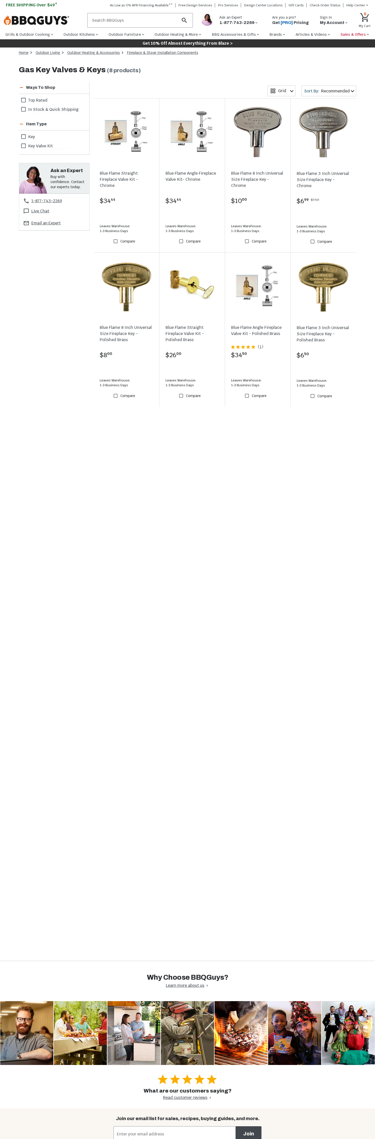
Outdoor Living (48, 52)
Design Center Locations (263, 5)
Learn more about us (185, 985)
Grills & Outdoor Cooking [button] (27, 34)
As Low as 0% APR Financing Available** (141, 5)
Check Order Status (325, 5)
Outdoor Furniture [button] (125, 34)
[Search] (184, 20)
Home (24, 52)
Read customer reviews (185, 1097)
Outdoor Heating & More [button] (176, 34)
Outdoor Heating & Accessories (93, 52)
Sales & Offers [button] (353, 34)
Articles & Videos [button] (311, 34)
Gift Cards (296, 5)
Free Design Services (195, 5)
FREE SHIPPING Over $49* (31, 5)
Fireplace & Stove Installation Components (162, 52)
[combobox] (281, 91)
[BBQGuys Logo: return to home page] (43, 20)
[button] (48, 87)
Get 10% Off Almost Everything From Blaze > (188, 43)
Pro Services (228, 5)
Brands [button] (275, 34)
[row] (54, 100)
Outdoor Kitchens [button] (79, 34)
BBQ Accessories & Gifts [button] (234, 34)
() (260, 346)
